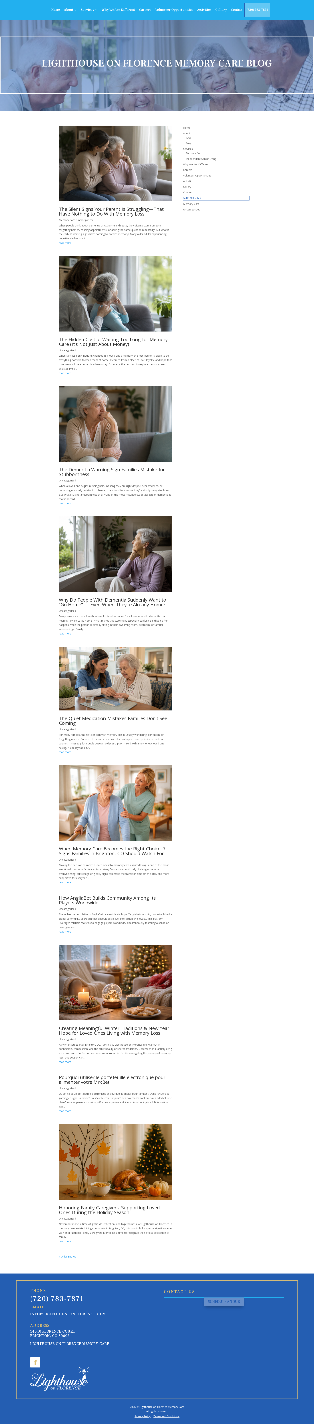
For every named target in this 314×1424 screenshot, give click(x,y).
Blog (188, 143)
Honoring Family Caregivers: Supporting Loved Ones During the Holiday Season (109, 1210)
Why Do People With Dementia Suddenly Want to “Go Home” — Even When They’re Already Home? (112, 602)
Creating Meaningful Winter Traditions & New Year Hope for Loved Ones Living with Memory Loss (114, 1030)
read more (65, 242)
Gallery (221, 10)
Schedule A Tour (224, 1301)
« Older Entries (67, 1256)
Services (87, 10)
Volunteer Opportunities (174, 10)
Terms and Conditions (166, 1416)
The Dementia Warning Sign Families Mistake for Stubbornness (112, 471)
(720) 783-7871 (257, 10)
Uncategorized (85, 220)
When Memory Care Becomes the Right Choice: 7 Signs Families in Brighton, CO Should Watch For (112, 851)
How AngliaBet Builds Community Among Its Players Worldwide (107, 900)
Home (55, 10)
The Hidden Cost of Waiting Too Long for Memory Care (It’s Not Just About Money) (113, 341)
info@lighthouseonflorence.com (68, 1314)
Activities (204, 10)
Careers (145, 10)
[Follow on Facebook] (35, 1362)
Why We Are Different (118, 10)
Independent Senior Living (201, 158)
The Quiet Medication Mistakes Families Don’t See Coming (113, 720)
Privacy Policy (142, 1416)
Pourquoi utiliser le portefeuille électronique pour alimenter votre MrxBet (112, 1079)
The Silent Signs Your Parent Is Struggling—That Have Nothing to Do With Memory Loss (111, 211)
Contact (236, 10)
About (68, 10)
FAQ (188, 137)
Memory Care (67, 220)
